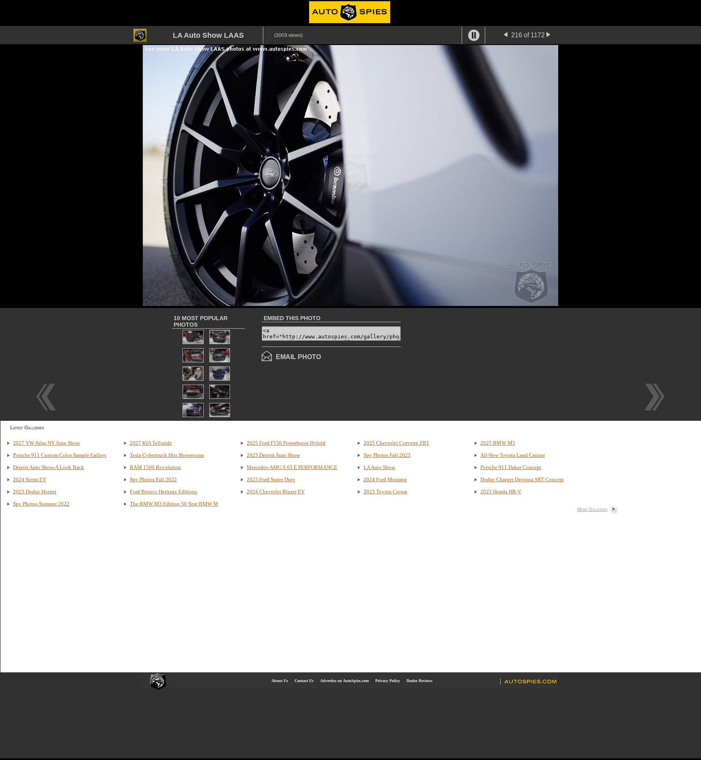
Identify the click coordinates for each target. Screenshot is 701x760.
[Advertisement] (469, 363)
